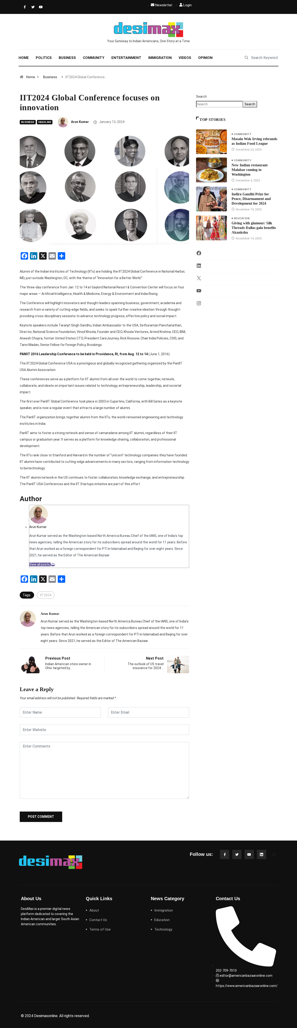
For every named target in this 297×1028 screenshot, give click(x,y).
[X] (199, 280)
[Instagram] (199, 305)
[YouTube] (199, 292)
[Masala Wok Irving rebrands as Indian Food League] (211, 141)
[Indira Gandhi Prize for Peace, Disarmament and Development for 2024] (211, 199)
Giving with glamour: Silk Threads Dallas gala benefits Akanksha (254, 227)
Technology (163, 929)
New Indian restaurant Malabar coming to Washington (250, 169)
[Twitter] (32, 6)
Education (241, 218)
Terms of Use (100, 929)
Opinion (205, 58)
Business (67, 58)
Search (201, 96)
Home (24, 58)
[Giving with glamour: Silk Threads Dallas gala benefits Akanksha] (211, 228)
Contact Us (98, 920)
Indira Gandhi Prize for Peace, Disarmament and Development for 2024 (251, 198)
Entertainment (126, 58)
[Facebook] (24, 6)
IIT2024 (45, 595)
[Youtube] (39, 6)
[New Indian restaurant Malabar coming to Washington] (211, 170)
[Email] (53, 564)
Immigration (160, 58)
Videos (185, 58)
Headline (44, 122)
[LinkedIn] (199, 267)
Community (93, 58)
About (94, 910)
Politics (44, 58)
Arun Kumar (80, 122)
